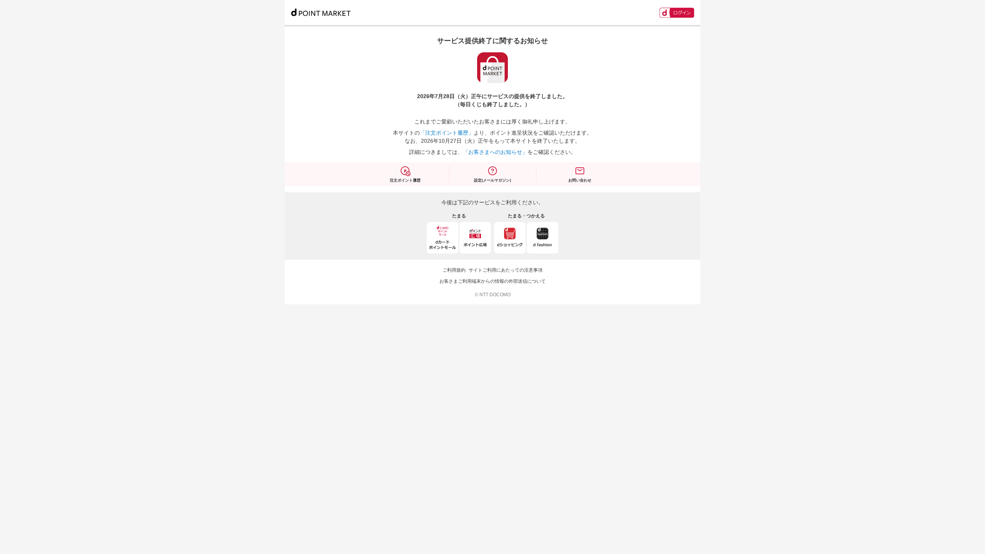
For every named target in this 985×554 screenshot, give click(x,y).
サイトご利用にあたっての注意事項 (506, 270)
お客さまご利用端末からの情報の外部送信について (492, 281)
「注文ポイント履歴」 (447, 133)
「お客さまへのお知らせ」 (495, 152)
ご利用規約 (454, 270)
